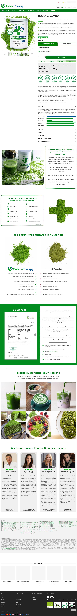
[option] (19, 33)
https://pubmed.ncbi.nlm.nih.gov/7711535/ (46, 521)
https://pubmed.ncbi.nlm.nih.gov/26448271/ (9, 524)
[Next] (32, 54)
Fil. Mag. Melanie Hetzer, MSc (48, 509)
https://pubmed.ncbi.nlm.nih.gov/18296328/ (47, 531)
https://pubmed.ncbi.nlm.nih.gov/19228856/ (9, 527)
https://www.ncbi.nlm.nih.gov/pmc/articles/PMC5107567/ (68, 525)
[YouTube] (53, 597)
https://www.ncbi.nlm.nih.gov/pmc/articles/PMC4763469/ (48, 528)
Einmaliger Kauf (67, 44)
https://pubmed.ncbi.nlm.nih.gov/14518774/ (46, 526)
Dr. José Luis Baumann (9, 509)
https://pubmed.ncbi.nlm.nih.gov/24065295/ (47, 522)
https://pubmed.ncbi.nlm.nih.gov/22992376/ (66, 524)
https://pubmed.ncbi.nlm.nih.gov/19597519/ (28, 532)
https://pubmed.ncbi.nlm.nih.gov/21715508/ (9, 523)
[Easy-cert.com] (50, 605)
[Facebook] (48, 597)
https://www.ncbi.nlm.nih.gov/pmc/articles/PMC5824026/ (29, 526)
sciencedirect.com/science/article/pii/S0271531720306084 (29, 529)
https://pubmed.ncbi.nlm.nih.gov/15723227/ (65, 526)
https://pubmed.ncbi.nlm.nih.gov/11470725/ (8, 526)
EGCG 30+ (43, 61)
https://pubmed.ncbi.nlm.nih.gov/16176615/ (27, 531)
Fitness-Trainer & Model (68, 510)
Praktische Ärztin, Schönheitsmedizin (29, 510)
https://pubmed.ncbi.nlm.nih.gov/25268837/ (66, 523)
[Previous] (5, 54)
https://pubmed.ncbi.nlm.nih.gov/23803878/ (9, 528)
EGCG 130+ (71, 61)
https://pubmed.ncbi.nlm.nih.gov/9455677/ (8, 525)
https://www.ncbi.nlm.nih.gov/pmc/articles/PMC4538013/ (48, 530)
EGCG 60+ (52, 61)
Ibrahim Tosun (67, 509)
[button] (61, 2)
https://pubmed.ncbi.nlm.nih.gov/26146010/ (47, 525)
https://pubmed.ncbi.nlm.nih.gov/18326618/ (28, 530)
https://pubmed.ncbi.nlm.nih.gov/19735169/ (28, 533)
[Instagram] (51, 597)
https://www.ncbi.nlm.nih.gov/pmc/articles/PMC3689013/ (11, 529)
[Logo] (12, 6)
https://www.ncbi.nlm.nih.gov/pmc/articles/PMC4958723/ (10, 522)
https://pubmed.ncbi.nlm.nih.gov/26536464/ (47, 524)
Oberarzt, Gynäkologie (9, 510)
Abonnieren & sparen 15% (48, 44)
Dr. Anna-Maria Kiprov (29, 509)
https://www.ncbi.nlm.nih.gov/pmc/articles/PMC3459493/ (29, 522)
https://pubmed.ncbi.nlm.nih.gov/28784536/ (28, 527)
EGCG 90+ (61, 61)
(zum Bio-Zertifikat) (53, 351)
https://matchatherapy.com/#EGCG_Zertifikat (9, 548)
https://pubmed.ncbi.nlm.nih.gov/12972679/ (9, 530)
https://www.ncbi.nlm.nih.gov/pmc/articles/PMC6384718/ (29, 524)
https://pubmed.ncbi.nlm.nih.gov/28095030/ (47, 523)
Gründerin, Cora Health (48, 510)
